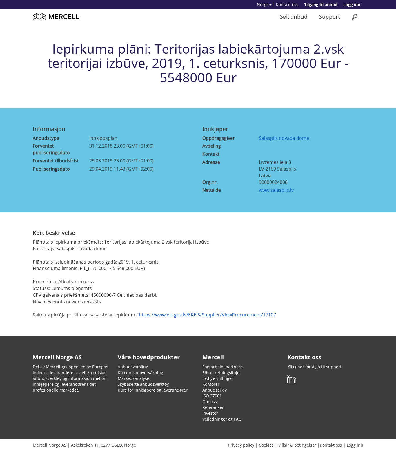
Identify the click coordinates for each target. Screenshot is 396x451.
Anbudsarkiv (214, 390)
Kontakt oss (287, 4)
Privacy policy (241, 445)
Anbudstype (46, 138)
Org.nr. (210, 182)
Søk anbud (294, 16)
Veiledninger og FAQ (222, 419)
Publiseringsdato (51, 169)
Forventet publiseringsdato (51, 149)
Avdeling (211, 146)
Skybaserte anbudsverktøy (143, 384)
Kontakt (210, 154)
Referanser (213, 407)
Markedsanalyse (133, 378)
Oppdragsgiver (218, 138)
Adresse (211, 162)
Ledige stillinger (217, 378)
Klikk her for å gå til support (314, 367)
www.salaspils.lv (276, 190)
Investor (210, 413)
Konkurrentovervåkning (140, 372)
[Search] (354, 16)
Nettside (211, 190)
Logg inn (351, 4)
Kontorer (210, 384)
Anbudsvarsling (133, 367)
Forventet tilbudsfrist (56, 160)
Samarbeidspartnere (222, 367)
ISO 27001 (212, 396)
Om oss (209, 401)
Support (329, 16)
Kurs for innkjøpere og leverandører (153, 390)
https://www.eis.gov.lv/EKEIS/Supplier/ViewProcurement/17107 (207, 314)
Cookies (266, 445)
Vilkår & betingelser (297, 445)
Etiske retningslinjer (221, 372)
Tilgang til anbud (320, 4)
